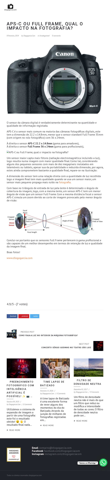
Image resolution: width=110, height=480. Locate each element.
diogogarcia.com (29, 36)
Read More (14, 430)
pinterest (25, 316)
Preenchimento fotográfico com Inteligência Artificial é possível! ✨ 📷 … (20, 389)
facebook (13, 316)
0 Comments (27, 404)
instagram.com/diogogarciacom (63, 454)
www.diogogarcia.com (19, 258)
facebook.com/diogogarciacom (62, 451)
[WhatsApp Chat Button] (103, 463)
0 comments (56, 36)
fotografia (65, 182)
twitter (35, 316)
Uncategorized (44, 36)
